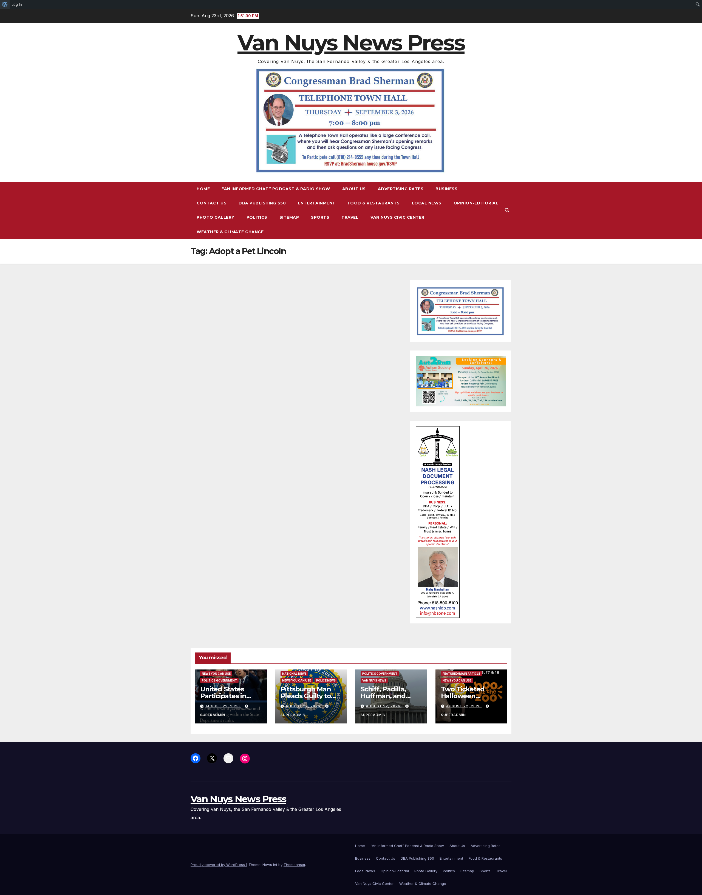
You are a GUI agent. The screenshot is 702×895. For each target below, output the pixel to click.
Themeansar (294, 864)
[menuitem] (5, 4)
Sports (320, 217)
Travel (349, 217)
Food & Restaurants (374, 203)
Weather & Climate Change (230, 231)
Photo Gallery (215, 217)
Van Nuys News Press (351, 42)
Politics (257, 217)
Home (203, 188)
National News (294, 673)
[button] (507, 210)
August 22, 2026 (223, 706)
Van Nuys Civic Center (397, 217)
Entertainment (317, 203)
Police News (326, 680)
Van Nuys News (374, 680)
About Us (354, 188)
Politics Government (219, 680)
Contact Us (212, 203)
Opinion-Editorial (476, 203)
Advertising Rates (401, 188)
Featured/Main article (461, 673)
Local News (426, 203)
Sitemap (289, 217)
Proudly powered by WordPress (218, 864)
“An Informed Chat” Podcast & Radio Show (276, 188)
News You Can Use (216, 673)
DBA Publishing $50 (262, 203)
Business (446, 188)
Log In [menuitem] (17, 4)
